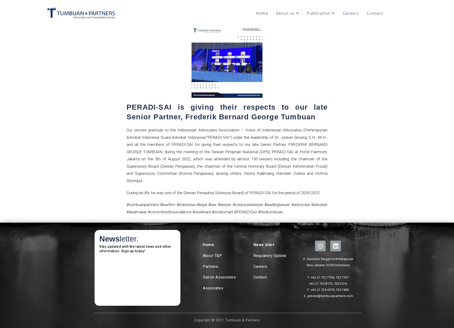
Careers (351, 13)
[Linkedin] (335, 246)
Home (262, 13)
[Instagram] (320, 246)
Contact (375, 13)
